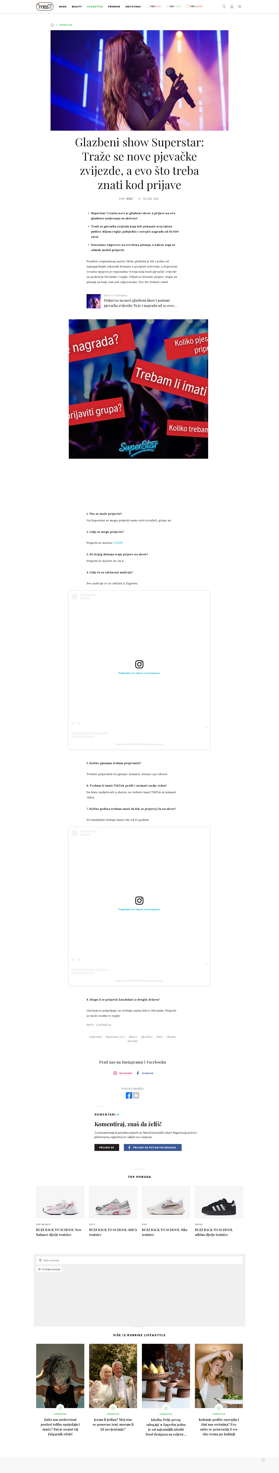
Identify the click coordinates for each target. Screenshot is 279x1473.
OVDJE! (118, 543)
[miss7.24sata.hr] (45, 6)
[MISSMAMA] (154, 6)
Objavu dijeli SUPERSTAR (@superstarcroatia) (139, 744)
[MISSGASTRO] (195, 6)
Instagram (125, 1073)
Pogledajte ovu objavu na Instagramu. (139, 673)
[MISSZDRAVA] (175, 6)
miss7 (130, 198)
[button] (239, 6)
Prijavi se (106, 1147)
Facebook (147, 1073)
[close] (263, 1460)
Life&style (65, 24)
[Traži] (224, 6)
